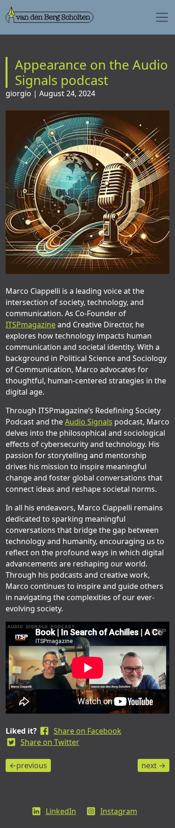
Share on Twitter (50, 742)
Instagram (118, 811)
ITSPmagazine (31, 324)
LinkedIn (61, 811)
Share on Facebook (87, 731)
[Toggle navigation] (161, 17)
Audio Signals (88, 422)
